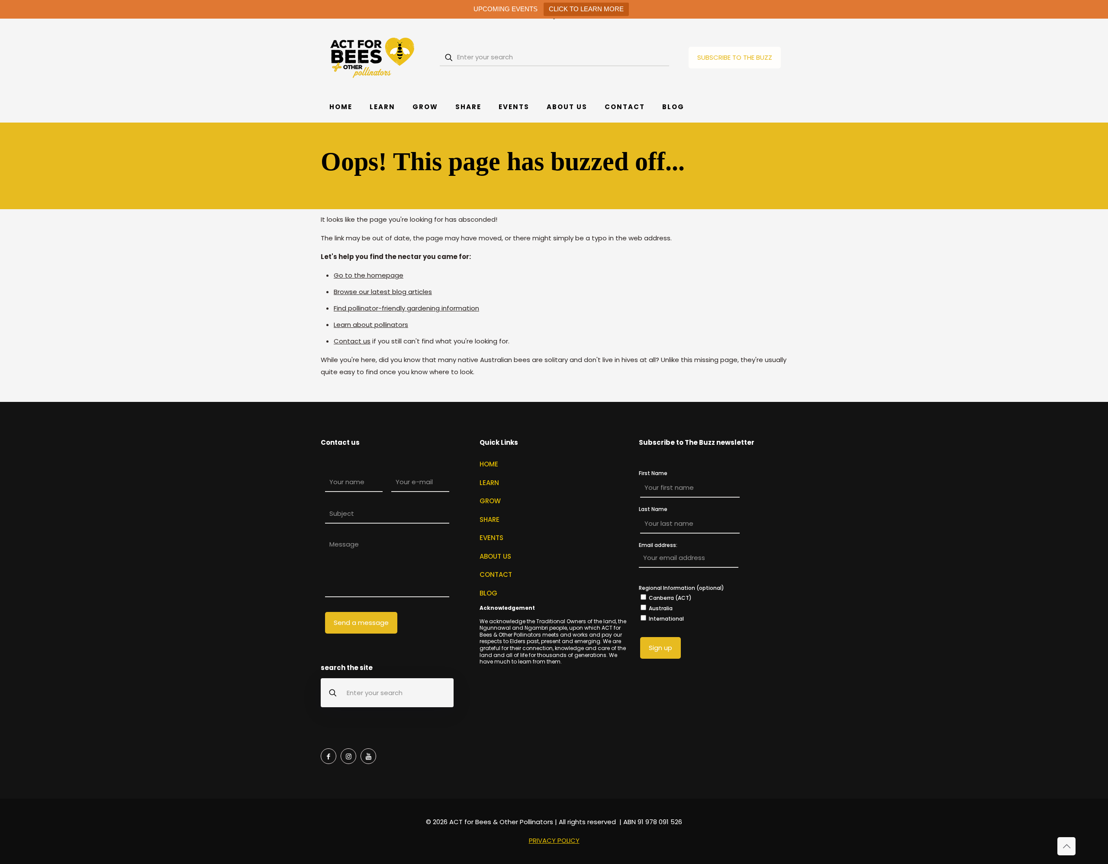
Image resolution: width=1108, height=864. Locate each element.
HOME (489, 464)
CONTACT (496, 574)
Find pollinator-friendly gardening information (406, 308)
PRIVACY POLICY (554, 840)
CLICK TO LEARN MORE (586, 9)
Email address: (658, 545)
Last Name (653, 509)
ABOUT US (495, 556)
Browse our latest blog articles (383, 291)
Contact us (352, 341)
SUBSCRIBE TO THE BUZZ (734, 57)
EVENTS (491, 537)
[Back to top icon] (1066, 846)
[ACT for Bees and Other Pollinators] (372, 57)
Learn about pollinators (371, 324)
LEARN (489, 482)
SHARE (489, 519)
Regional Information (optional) (681, 588)
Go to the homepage (368, 275)
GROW (490, 500)
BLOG (488, 593)
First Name (653, 473)
